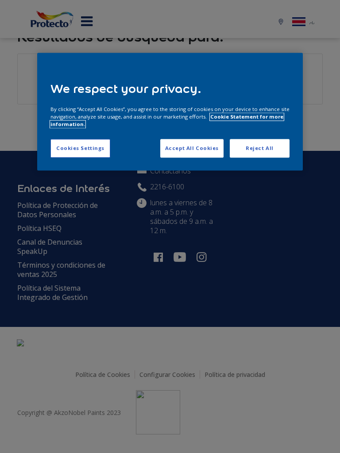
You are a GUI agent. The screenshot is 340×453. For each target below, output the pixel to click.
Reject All (260, 148)
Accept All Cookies (192, 148)
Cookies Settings (80, 148)
